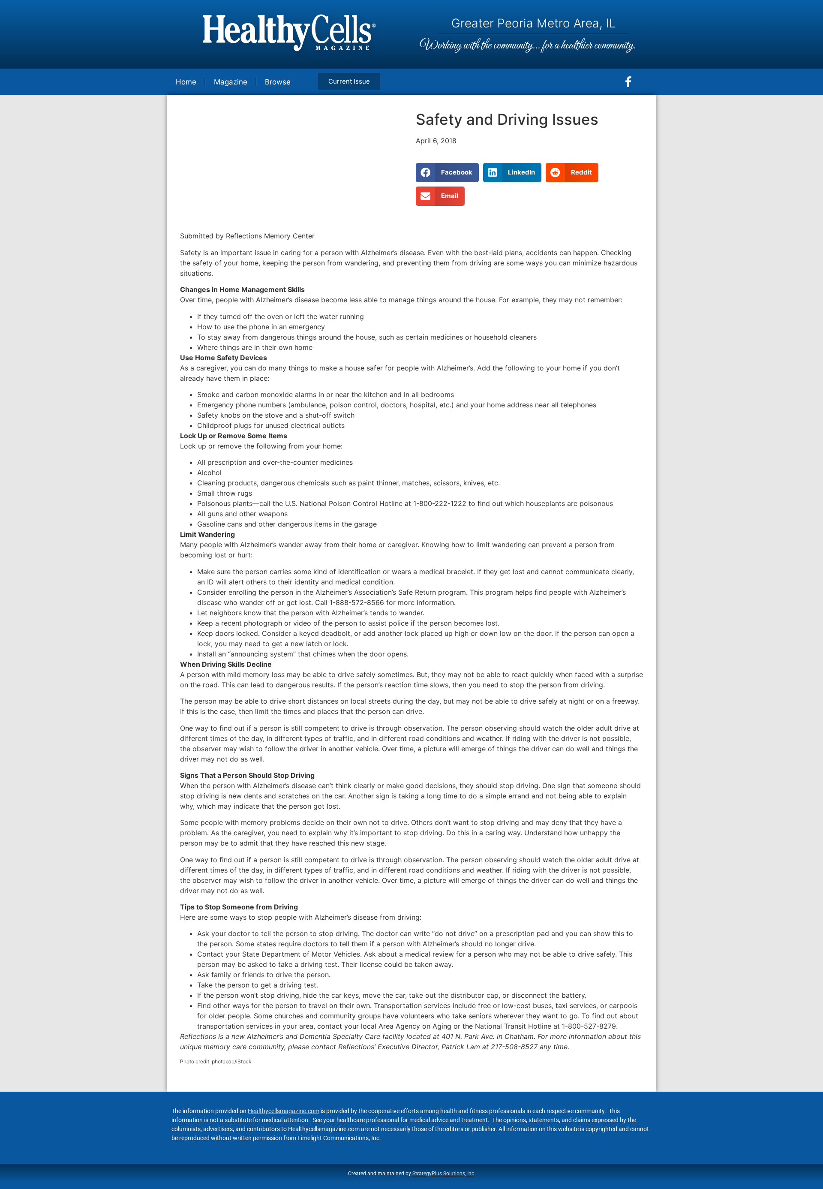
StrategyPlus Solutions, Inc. (443, 1174)
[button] (447, 172)
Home (186, 82)
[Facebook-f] (628, 82)
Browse (278, 82)
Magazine (230, 82)
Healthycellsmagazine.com (283, 1111)
